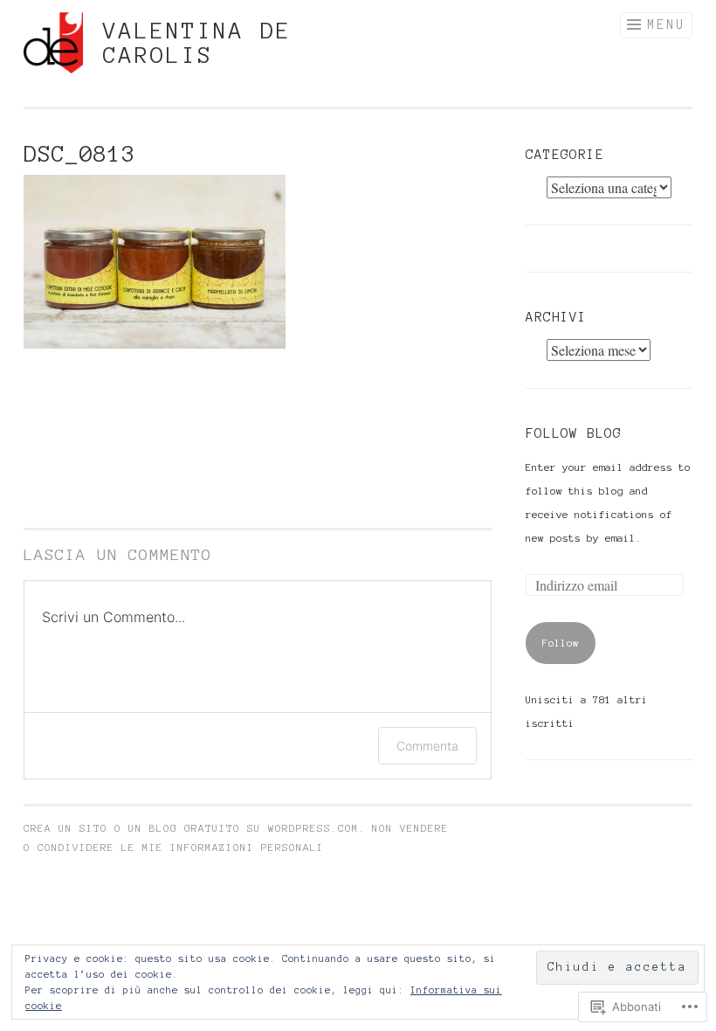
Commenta (427, 745)
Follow (560, 642)
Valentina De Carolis (197, 42)
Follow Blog (574, 433)
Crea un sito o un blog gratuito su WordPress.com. (195, 828)
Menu (666, 24)
